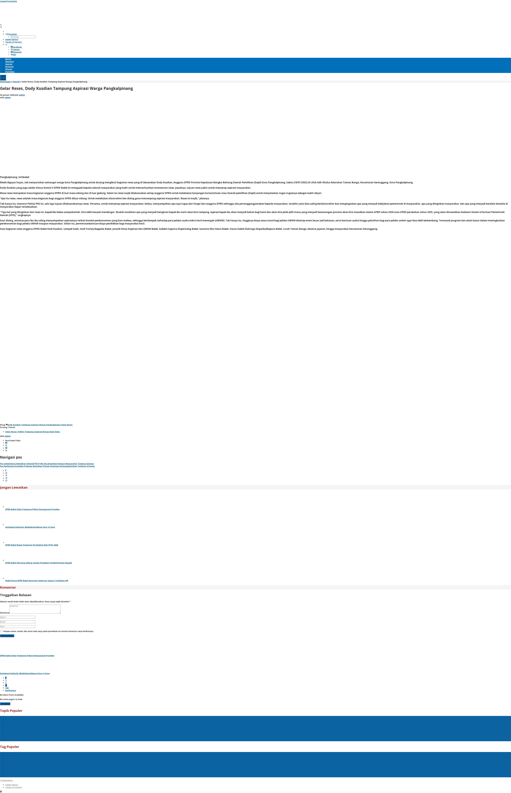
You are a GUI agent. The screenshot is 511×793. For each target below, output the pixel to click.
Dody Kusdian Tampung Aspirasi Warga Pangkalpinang (34, 425)
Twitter (16, 49)
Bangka (9, 719)
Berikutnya (10, 690)
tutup (3, 76)
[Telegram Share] (6, 478)
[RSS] (6, 450)
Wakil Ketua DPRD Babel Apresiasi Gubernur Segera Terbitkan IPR (36, 580)
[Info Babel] (20, 22)
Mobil (8, 730)
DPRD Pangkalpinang (15, 725)
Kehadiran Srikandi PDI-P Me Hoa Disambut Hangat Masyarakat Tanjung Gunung (47, 463)
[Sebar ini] (5, 470)
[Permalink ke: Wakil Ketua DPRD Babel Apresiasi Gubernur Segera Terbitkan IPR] (15, 578)
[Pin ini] (6, 475)
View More (5, 704)
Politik (8, 727)
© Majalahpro (6, 780)
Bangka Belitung (13, 722)
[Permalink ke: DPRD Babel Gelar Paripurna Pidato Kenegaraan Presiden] (15, 507)
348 (7, 688)
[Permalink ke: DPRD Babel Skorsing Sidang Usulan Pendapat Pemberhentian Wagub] (15, 560)
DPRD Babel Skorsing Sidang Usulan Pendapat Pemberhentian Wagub (38, 563)
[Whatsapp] (6, 480)
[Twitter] (6, 445)
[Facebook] (6, 443)
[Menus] (1, 24)
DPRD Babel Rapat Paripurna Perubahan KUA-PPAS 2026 (31, 545)
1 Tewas (9, 732)
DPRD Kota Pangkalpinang (17, 740)
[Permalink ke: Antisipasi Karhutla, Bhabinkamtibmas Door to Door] (15, 524)
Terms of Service (13, 787)
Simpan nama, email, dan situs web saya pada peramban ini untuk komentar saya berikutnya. (48, 631)
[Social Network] (6, 44)
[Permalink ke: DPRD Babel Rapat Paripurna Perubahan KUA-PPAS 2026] (15, 542)
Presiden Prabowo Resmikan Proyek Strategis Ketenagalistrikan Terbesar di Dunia (47, 466)
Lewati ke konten (8, 1)
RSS (14, 54)
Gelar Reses (67, 425)
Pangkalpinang (12, 717)
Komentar (5, 612)
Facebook (17, 47)
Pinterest (17, 52)
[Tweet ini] (6, 473)
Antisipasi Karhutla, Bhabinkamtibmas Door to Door (30, 527)
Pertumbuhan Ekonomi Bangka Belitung (24, 737)
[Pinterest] (6, 448)
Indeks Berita (11, 785)
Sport (8, 735)
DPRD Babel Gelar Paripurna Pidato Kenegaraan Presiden (32, 509)
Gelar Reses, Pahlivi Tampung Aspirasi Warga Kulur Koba (32, 431)
